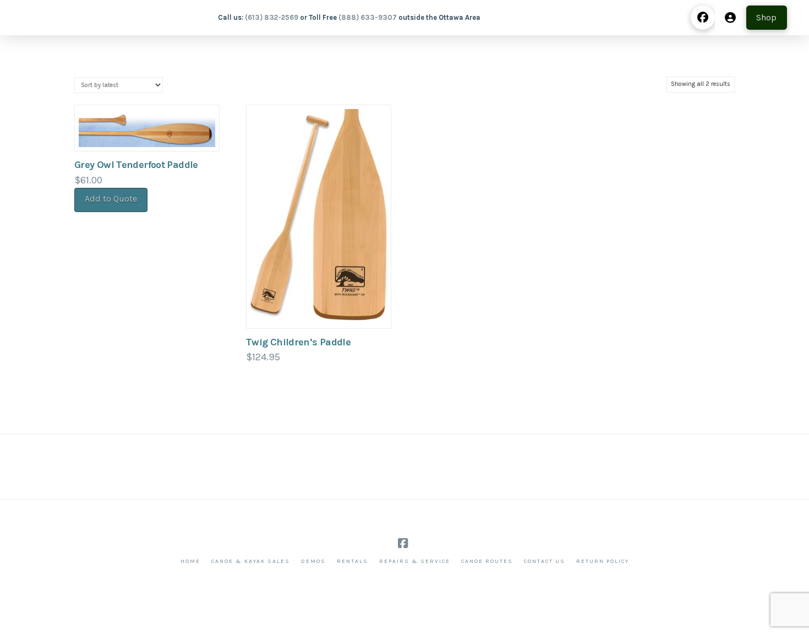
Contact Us (544, 561)
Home (190, 561)
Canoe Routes (487, 561)
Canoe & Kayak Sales (250, 561)
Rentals (352, 561)
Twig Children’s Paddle (298, 342)
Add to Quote (111, 198)
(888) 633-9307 (367, 17)
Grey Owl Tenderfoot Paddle (136, 165)
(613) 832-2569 (271, 17)
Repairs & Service (414, 561)
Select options (319, 308)
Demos (313, 561)
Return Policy (602, 561)
